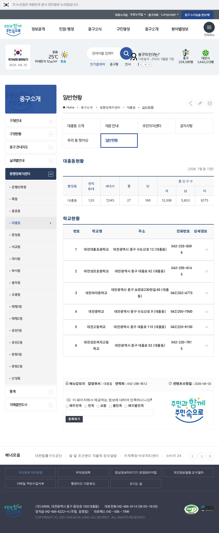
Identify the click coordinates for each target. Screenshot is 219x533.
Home (70, 107)
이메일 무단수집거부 (30, 483)
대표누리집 (121, 14)
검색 (126, 53)
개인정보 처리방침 (30, 472)
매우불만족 (135, 405)
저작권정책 (83, 472)
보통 (103, 405)
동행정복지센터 (110, 107)
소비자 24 (173, 455)
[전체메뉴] (209, 27)
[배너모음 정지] (210, 456)
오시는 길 (136, 483)
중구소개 (87, 107)
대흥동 (131, 107)
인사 (126, 64)
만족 (90, 405)
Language (168, 14)
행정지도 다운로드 (83, 483)
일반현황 (148, 107)
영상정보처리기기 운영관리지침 (136, 472)
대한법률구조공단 (48, 455)
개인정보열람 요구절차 (188, 472)
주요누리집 (136, 14)
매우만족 (75, 405)
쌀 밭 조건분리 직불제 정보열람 (93, 455)
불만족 (117, 405)
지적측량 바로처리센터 (141, 455)
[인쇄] (210, 103)
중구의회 (153, 14)
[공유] (190, 103)
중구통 (112, 64)
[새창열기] (18, 55)
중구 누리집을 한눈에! (197, 14)
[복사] (200, 103)
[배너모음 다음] (201, 456)
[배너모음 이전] (193, 456)
